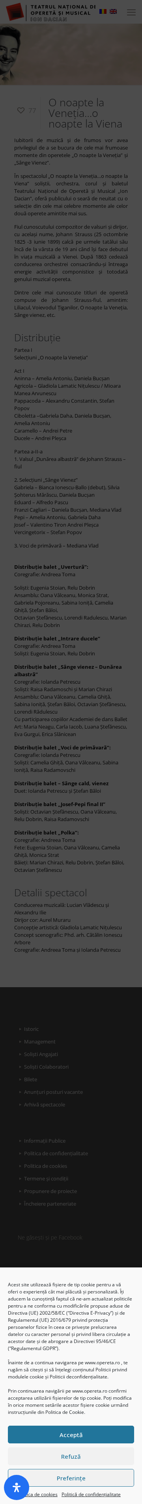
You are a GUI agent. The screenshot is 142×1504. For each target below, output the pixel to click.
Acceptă (71, 1435)
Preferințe (71, 1478)
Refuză (71, 1456)
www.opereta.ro (102, 1362)
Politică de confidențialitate (91, 1494)
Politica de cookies (37, 1494)
